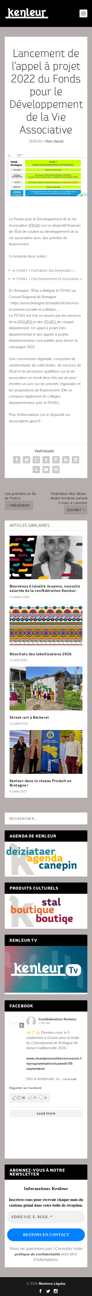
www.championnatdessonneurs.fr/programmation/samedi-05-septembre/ (53, 1063)
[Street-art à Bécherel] (46, 688)
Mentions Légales (52, 1283)
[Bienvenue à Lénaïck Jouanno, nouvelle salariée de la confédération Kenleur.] (46, 557)
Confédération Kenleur (58, 1019)
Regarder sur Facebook (25, 1088)
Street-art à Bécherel (29, 717)
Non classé (54, 141)
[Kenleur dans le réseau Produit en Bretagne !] (46, 752)
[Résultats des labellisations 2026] (46, 625)
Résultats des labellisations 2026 (41, 654)
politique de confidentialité (37, 1254)
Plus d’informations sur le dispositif (36, 414)
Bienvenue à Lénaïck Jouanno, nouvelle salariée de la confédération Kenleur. (45, 588)
